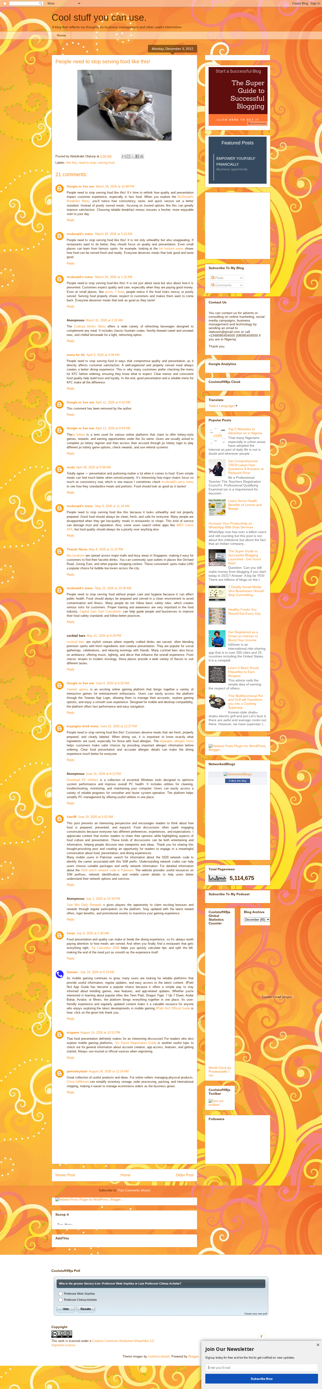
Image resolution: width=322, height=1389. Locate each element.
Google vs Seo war (80, 186)
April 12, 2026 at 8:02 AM (113, 402)
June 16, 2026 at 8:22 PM (103, 774)
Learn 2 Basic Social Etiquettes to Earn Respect (243, 672)
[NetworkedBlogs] (238, 774)
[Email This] (123, 156)
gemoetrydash (77, 1071)
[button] (261, 1349)
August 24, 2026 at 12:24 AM (109, 1071)
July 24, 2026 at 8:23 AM (97, 972)
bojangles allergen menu (177, 741)
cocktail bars (76, 642)
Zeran (71, 933)
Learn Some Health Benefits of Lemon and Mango (245, 505)
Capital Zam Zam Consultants (101, 611)
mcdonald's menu (80, 234)
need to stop (87, 162)
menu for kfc (76, 355)
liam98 (71, 817)
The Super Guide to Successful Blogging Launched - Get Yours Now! (244, 557)
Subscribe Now (262, 1378)
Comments (222, 285)
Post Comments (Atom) (134, 1190)
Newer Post (65, 1175)
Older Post (185, 1175)
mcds (71, 467)
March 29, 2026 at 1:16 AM (113, 277)
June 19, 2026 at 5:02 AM (95, 817)
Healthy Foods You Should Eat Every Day (244, 611)
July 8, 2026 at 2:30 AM (92, 933)
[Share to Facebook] (137, 156)
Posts (218, 278)
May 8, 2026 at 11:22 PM (106, 549)
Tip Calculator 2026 (105, 948)
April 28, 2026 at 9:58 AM (93, 467)
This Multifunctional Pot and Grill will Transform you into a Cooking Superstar (245, 701)
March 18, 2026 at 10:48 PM (115, 186)
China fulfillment (78, 1081)
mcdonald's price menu (178, 482)
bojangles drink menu (83, 726)
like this (71, 162)
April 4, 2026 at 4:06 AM (103, 355)
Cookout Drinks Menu (90, 326)
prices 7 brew (114, 292)
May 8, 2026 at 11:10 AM (112, 506)
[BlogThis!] (128, 156)
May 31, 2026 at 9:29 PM (104, 635)
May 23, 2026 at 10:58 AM (113, 588)
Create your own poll (255, 1313)
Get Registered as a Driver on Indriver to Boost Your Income (243, 636)
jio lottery (78, 434)
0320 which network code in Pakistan (107, 870)
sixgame (73, 1032)
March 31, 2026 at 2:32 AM (104, 320)
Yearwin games (77, 689)
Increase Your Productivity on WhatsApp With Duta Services (231, 525)
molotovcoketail (158, 1356)
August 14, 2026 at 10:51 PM (100, 1032)
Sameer (73, 972)
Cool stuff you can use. (99, 17)
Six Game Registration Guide (136, 1043)
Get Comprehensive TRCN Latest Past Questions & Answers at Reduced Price (246, 467)
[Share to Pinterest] (141, 156)
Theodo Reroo (77, 549)
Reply (70, 220)
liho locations (76, 555)
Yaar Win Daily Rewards (84, 905)
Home (61, 35)
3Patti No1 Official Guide (173, 1008)
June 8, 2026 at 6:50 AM (112, 683)
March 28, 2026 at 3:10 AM (113, 234)
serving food (106, 162)
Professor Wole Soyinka (79, 1293)
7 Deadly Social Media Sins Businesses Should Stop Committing (246, 591)
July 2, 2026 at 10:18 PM (103, 898)
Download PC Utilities (82, 780)
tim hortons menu (171, 248)
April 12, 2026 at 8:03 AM (113, 428)
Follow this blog (237, 780)
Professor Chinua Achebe (80, 1299)
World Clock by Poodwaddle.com (220, 1071)
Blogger (193, 1356)
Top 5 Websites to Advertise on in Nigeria (245, 431)
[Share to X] (132, 156)
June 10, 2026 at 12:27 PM (118, 726)
